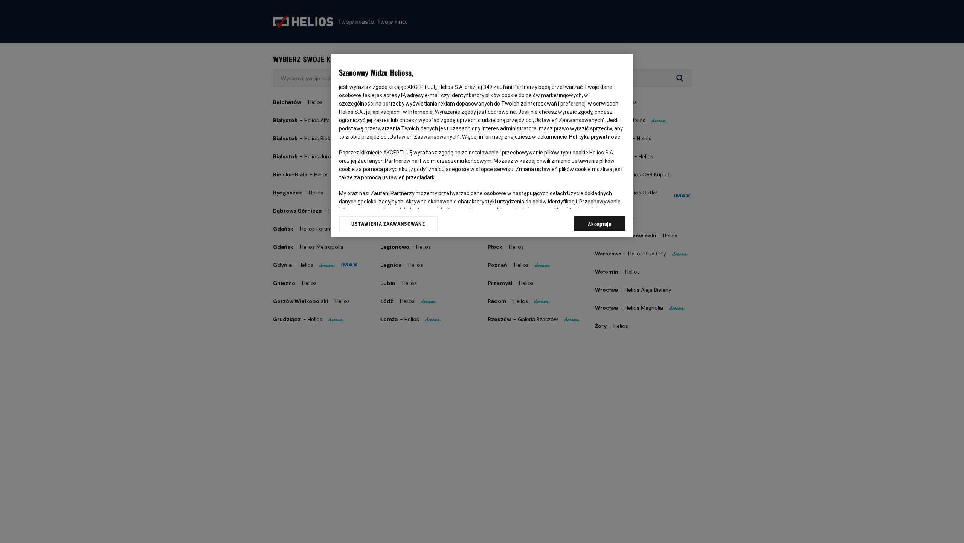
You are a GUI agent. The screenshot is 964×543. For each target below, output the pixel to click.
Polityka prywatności (595, 137)
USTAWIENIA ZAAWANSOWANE (388, 224)
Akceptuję (599, 224)
